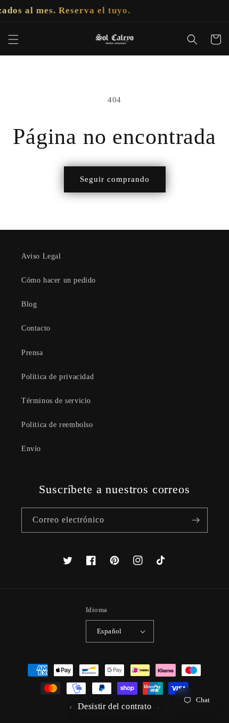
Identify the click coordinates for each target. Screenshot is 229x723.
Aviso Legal (41, 256)
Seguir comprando (115, 179)
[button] (13, 39)
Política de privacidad (57, 377)
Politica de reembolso (57, 425)
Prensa (32, 353)
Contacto (36, 328)
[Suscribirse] (195, 520)
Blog (29, 304)
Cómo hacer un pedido (58, 280)
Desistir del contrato (115, 706)
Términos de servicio (56, 401)
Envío (31, 449)
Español (109, 631)
